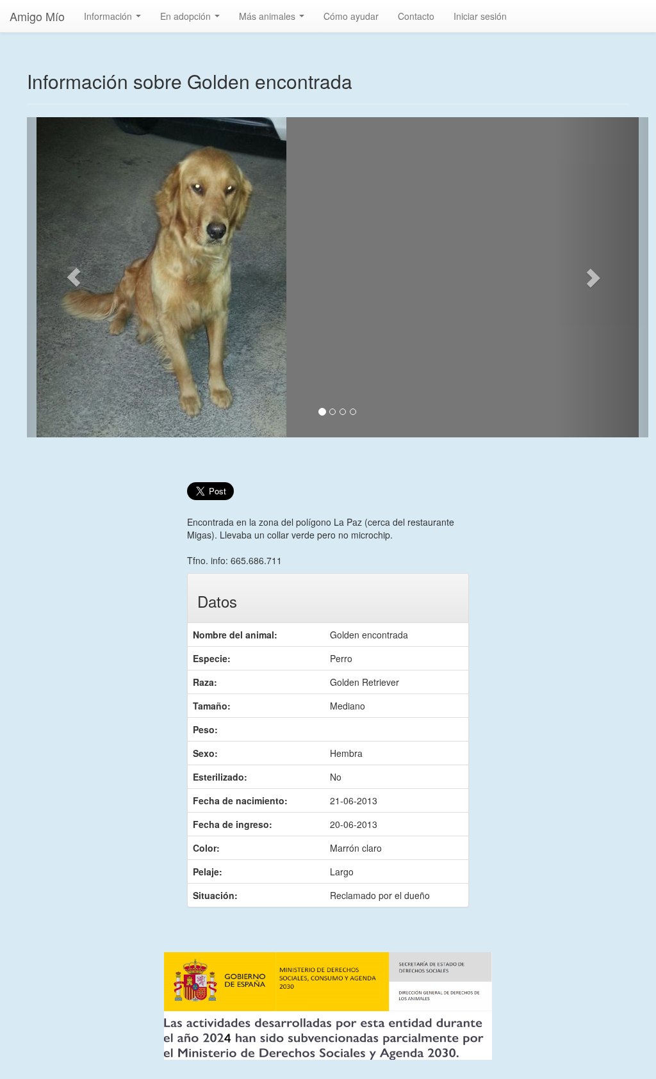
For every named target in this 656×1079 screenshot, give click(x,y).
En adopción (192, 20)
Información (115, 20)
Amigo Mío (37, 16)
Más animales (274, 20)
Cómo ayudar (351, 16)
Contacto (416, 16)
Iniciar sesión (480, 16)
